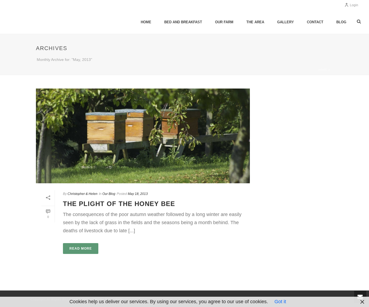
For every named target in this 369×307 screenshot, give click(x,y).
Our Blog (108, 194)
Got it (280, 301)
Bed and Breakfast (183, 22)
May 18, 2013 (138, 194)
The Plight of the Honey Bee (119, 203)
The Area (255, 22)
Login (354, 5)
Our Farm (224, 22)
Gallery (285, 22)
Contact (315, 22)
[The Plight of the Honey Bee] (143, 136)
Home (146, 22)
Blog (341, 22)
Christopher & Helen (83, 194)
